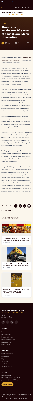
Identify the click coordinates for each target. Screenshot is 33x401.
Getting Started (6, 334)
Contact (15, 398)
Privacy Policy (23, 398)
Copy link (8, 210)
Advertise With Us (6, 366)
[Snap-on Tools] (14, 3)
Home (3, 332)
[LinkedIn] (31, 8)
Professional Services (8, 339)
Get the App (5, 364)
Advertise (17, 7)
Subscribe (4, 361)
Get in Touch (7, 384)
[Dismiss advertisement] (30, 3)
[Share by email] (29, 206)
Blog (2, 359)
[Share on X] (20, 206)
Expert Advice (5, 344)
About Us (8, 398)
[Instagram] (28, 8)
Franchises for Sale (7, 337)
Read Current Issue (7, 354)
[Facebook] (22, 8)
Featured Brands (6, 342)
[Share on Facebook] (16, 206)
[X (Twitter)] (25, 8)
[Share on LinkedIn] (24, 206)
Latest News (5, 356)
